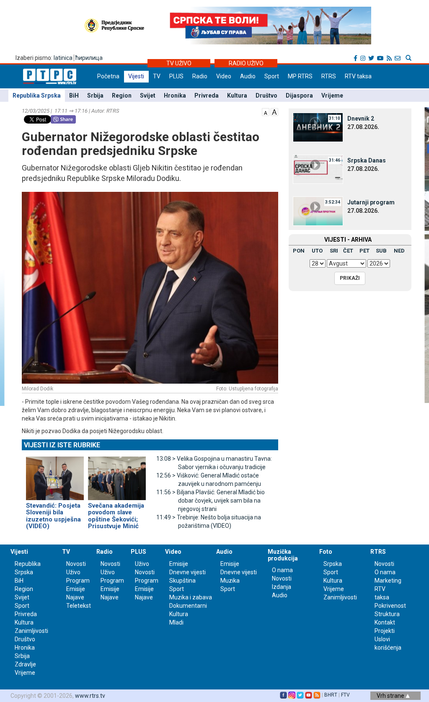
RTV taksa (358, 76)
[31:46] (318, 168)
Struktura (387, 614)
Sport (271, 76)
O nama (282, 570)
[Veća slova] (274, 111)
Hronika (175, 95)
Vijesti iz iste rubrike (62, 445)
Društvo (266, 95)
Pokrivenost (390, 605)
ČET (348, 251)
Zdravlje (25, 664)
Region (122, 95)
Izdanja (281, 586)
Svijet (147, 95)
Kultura (237, 95)
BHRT (330, 695)
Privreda (206, 95)
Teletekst (78, 605)
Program (78, 580)
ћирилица (89, 57)
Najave (75, 597)
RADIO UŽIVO (246, 63)
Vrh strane (391, 695)
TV (156, 76)
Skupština (182, 580)
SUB (381, 251)
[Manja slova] (265, 111)
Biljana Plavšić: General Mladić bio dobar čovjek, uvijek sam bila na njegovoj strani (210, 500)
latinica (63, 57)
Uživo (73, 572)
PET (364, 251)
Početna (108, 76)
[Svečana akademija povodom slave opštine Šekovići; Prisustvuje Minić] (117, 474)
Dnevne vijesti (187, 572)
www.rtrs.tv (90, 695)
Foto (325, 551)
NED (399, 251)
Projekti (385, 630)
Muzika (230, 580)
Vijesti (136, 76)
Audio (248, 76)
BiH (74, 95)
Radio (199, 76)
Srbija (95, 95)
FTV (345, 695)
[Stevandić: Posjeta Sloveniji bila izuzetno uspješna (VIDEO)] (55, 474)
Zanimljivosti (31, 630)
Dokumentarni (188, 605)
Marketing (388, 580)
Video (223, 76)
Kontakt (385, 622)
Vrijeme (332, 95)
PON (299, 251)
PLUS (176, 76)
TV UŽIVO (178, 63)
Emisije (75, 589)
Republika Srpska (37, 95)
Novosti (76, 563)
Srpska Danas (366, 160)
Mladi (176, 622)
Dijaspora (299, 95)
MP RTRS (300, 76)
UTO (317, 251)
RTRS (328, 76)
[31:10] (318, 127)
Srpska (332, 563)
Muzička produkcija (283, 554)
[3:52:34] (318, 210)
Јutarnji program (371, 202)
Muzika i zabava (190, 597)
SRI (334, 251)
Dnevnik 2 (360, 118)
